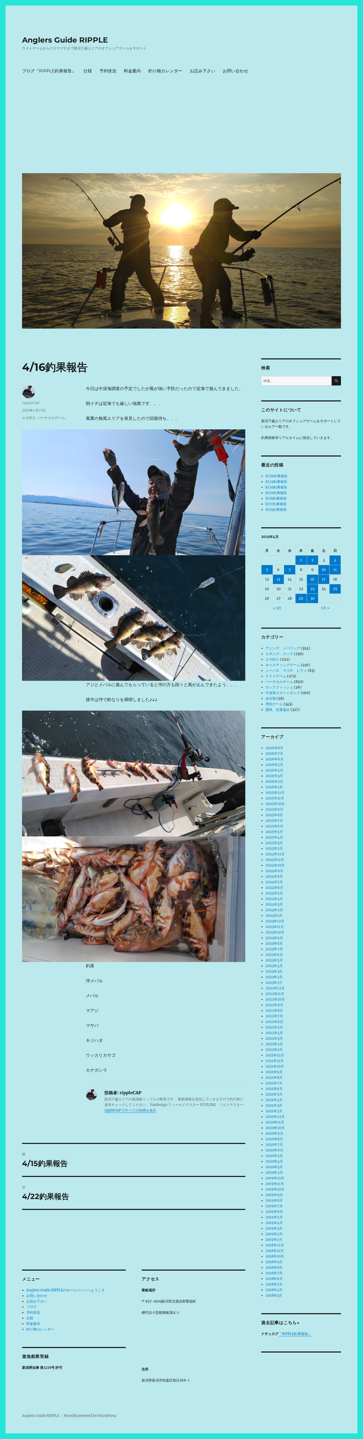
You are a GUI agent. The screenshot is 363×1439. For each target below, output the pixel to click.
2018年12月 (274, 1245)
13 (278, 579)
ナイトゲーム (275, 676)
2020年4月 (274, 1161)
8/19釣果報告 (276, 493)
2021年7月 (273, 1083)
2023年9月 (274, 938)
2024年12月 (275, 854)
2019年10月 (274, 1189)
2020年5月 (274, 1156)
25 (335, 589)
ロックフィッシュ (279, 687)
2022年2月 (274, 1044)
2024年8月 (274, 876)
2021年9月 (274, 1072)
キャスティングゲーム (282, 665)
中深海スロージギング (282, 693)
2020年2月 (274, 1172)
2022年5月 (274, 1027)
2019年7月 (274, 1206)
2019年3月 (273, 1228)
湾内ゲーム (274, 704)
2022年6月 (274, 1021)
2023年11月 (274, 926)
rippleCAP (31, 403)
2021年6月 (274, 1088)
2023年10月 (274, 932)
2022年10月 (275, 999)
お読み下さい (202, 70)
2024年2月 (274, 910)
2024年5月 (274, 893)
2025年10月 (275, 804)
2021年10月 (274, 1066)
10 (324, 569)
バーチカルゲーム (51, 418)
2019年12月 (274, 1178)
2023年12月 (274, 921)
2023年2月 (274, 977)
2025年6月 (274, 826)
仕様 (87, 70)
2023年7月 (274, 949)
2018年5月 (273, 1284)
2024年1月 (273, 915)
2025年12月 (275, 792)
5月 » (325, 608)
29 (301, 598)
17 (324, 579)
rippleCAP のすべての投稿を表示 (130, 1110)
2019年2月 (274, 1234)
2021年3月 (273, 1105)
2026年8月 (274, 748)
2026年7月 (274, 753)
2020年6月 (274, 1150)
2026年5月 (274, 764)
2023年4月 (274, 966)
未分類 (270, 698)
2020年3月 (274, 1167)
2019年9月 (274, 1195)
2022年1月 (273, 1049)
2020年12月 (275, 1116)
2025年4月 (274, 837)
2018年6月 (274, 1278)
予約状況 (107, 70)
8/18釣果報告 (276, 498)
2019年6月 (274, 1211)
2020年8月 (274, 1139)
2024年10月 (275, 865)
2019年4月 (274, 1223)
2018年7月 (273, 1273)
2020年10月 (275, 1128)
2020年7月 (274, 1144)
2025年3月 (274, 843)
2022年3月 (274, 1038)
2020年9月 (274, 1133)
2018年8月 (273, 1267)
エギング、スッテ (279, 654)
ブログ (31, 1307)
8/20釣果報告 (276, 487)
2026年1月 (274, 787)
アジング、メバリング (282, 648)
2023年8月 (274, 943)
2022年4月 (274, 1033)
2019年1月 (273, 1239)
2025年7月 (274, 820)
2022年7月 (274, 1016)
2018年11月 (274, 1251)
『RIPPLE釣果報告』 (294, 1334)
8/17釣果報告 (276, 504)
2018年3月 (273, 1295)
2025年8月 (274, 815)
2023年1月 (273, 982)
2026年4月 (274, 770)
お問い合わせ (235, 70)
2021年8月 (273, 1077)
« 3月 (277, 608)
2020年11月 (274, 1122)
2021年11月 (274, 1061)
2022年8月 (274, 1010)
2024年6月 (274, 887)
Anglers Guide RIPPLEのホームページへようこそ (65, 1290)
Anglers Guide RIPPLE (65, 39)
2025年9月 (274, 809)
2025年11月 (274, 798)
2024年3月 (274, 904)
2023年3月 (273, 971)
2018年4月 (273, 1290)
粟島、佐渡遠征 (277, 709)
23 (312, 589)
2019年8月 (274, 1200)
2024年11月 (274, 859)
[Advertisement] (182, 129)
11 (335, 569)
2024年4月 (274, 899)
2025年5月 (274, 832)
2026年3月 (274, 776)
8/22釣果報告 (276, 481)
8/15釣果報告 (276, 509)
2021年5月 (273, 1094)
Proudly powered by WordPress (90, 1415)
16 (312, 579)
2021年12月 (274, 1055)
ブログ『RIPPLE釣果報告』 (49, 70)
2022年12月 (275, 988)
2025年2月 (274, 848)
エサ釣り (29, 418)
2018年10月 (274, 1256)
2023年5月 (274, 960)
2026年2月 (274, 781)
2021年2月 (273, 1111)
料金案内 (132, 70)
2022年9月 (274, 1005)
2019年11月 (274, 1183)
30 (312, 598)
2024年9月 (274, 871)
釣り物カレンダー (165, 70)
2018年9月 (274, 1262)
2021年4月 (273, 1100)
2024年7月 (274, 882)
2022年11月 (274, 994)
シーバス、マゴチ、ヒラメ (286, 670)
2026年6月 (274, 759)
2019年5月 (274, 1217)
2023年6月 (274, 954)
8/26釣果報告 (276, 476)
